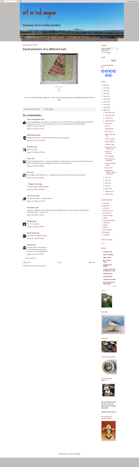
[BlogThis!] (47, 109)
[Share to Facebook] (50, 109)
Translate (108, 52)
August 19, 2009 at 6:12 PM (35, 128)
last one (107, 126)
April (106, 186)
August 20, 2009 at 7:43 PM (35, 215)
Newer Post (26, 262)
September (108, 121)
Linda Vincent (31, 196)
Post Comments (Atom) (38, 266)
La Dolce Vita (107, 252)
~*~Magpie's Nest (33, 184)
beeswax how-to (108, 210)
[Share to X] (48, 109)
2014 (105, 96)
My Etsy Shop (42, 40)
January (107, 194)
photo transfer (107, 230)
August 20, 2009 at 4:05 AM (35, 166)
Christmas (106, 203)
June (106, 180)
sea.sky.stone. (107, 276)
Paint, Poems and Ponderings (109, 283)
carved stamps (107, 215)
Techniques (32, 40)
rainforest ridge (109, 144)
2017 (105, 88)
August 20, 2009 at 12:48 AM (36, 140)
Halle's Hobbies (108, 254)
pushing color (109, 131)
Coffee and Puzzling (108, 152)
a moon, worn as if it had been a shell (109, 269)
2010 (105, 107)
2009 (105, 110)
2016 (105, 91)
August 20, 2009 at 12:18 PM (36, 201)
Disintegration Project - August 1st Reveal (110, 172)
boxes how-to (107, 213)
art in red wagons (39, 12)
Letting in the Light (109, 279)
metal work (106, 222)
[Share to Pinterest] (52, 109)
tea (104, 243)
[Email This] (45, 109)
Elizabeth (30, 221)
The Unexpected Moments (110, 159)
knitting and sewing (109, 220)
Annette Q (30, 147)
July (106, 177)
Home (24, 40)
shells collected (109, 141)
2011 (105, 104)
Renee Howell (31, 233)
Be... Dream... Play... (107, 261)
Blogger (78, 454)
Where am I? (109, 168)
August (107, 123)
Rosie (29, 158)
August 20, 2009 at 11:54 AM (36, 189)
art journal (68, 97)
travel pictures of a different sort (110, 148)
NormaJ (29, 245)
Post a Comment (30, 258)
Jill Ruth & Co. (108, 273)
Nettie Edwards (32, 135)
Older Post (91, 262)
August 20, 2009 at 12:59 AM (36, 152)
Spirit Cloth (107, 257)
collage (105, 218)
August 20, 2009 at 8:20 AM (35, 177)
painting (30, 109)
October (107, 118)
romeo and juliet (110, 139)
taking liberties (109, 129)
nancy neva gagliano (33, 119)
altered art (106, 206)
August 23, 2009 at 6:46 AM (35, 238)
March (107, 188)
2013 (105, 99)
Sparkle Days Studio (107, 265)
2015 (105, 93)
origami (105, 225)
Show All (114, 286)
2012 (105, 102)
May (106, 183)
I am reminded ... (110, 156)
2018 (105, 85)
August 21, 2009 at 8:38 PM (35, 226)
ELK (28, 172)
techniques (106, 232)
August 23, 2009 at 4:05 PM (35, 254)
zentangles (106, 234)
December (108, 112)
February (108, 191)
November (108, 115)
